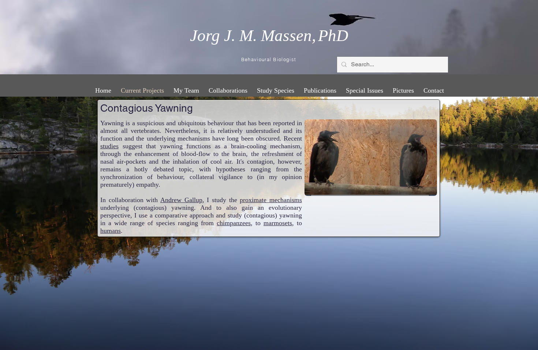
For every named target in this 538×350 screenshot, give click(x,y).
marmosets (278, 223)
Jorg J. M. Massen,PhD (269, 35)
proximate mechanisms (271, 200)
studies (109, 146)
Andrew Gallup (181, 200)
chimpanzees (234, 223)
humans (110, 230)
